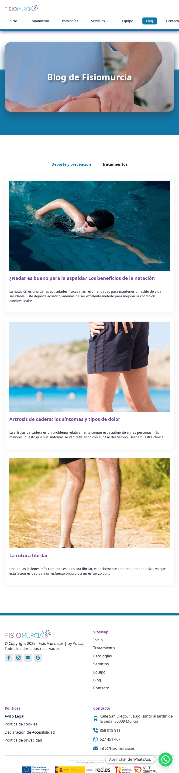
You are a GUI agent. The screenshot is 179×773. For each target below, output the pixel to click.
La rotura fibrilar (28, 555)
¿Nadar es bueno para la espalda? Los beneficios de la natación (82, 278)
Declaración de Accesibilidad (30, 732)
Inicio (12, 21)
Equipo (127, 21)
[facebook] (9, 658)
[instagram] (18, 658)
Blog (149, 21)
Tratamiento (39, 21)
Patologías (70, 21)
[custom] (28, 658)
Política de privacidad (23, 740)
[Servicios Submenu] (109, 20)
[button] (165, 759)
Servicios (98, 21)
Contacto (101, 688)
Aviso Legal (14, 716)
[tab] (71, 164)
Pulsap (79, 643)
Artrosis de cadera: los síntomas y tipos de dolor (64, 419)
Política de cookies (21, 724)
